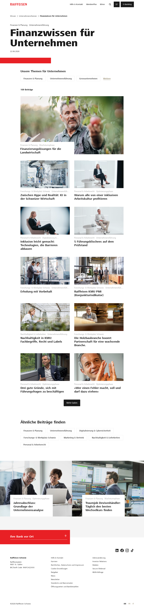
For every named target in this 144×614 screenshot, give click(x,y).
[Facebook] (122, 550)
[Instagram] (127, 550)
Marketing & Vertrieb (74, 437)
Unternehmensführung (61, 78)
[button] (110, 78)
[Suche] (110, 4)
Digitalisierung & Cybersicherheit (95, 431)
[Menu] (117, 4)
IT (133, 604)
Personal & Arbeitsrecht (34, 444)
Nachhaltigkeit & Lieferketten (106, 437)
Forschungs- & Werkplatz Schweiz (40, 437)
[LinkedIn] (117, 550)
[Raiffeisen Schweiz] (18, 4)
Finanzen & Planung (33, 78)
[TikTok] (132, 550)
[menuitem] (76, 4)
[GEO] (65, 536)
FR (129, 604)
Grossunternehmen (88, 78)
